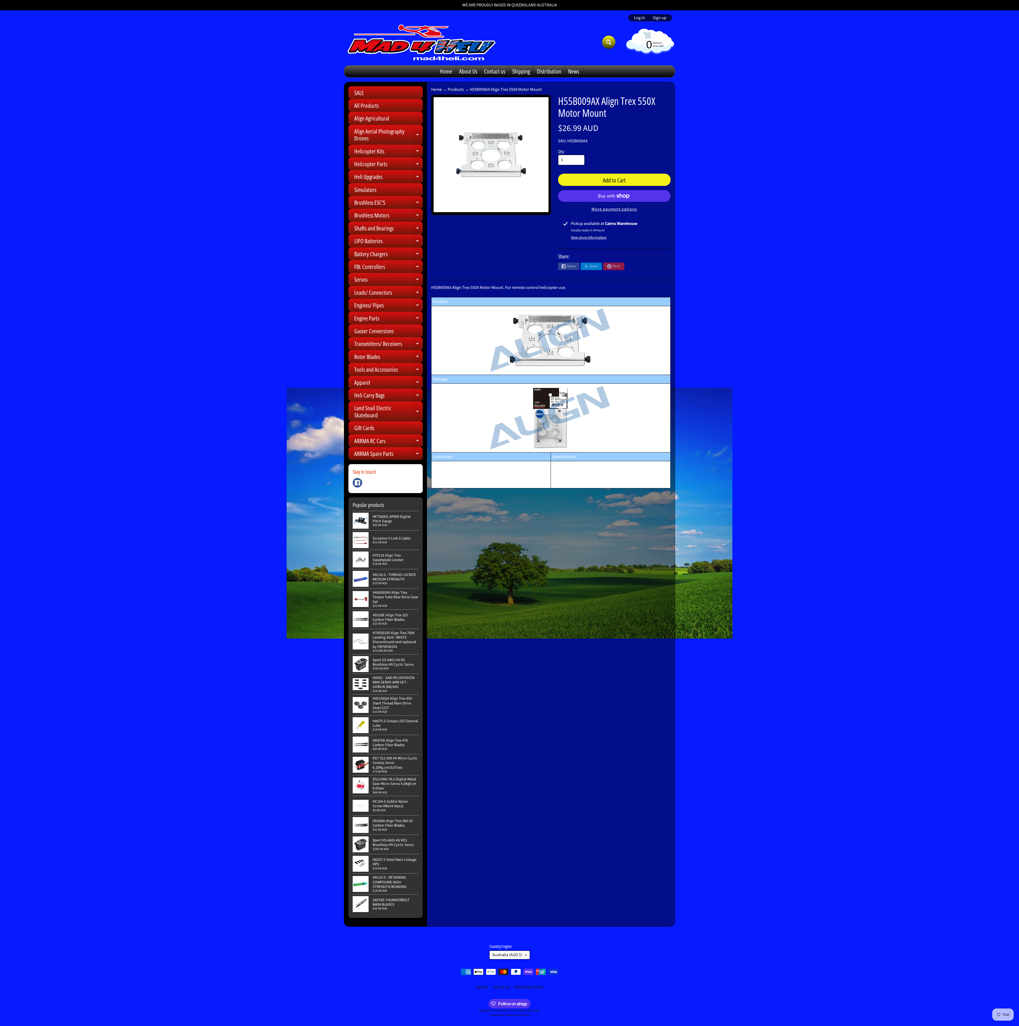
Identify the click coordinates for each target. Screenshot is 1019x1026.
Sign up (659, 18)
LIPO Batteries (388, 242)
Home (446, 71)
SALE (359, 93)
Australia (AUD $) (507, 955)
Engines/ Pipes (388, 306)
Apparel (388, 383)
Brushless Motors (388, 216)
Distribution (549, 71)
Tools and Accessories (388, 370)
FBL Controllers (388, 268)
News (573, 71)
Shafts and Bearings (388, 229)
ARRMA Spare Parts (388, 455)
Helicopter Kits (388, 152)
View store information (589, 237)
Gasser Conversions (374, 331)
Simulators (365, 190)
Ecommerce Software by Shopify (510, 1015)
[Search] (608, 42)
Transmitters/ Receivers (388, 345)
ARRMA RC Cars (388, 442)
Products (456, 89)
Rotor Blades (388, 358)
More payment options (614, 209)
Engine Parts (388, 319)
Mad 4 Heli (507, 1010)
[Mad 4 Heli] (421, 42)
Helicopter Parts (388, 165)
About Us (468, 71)
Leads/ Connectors (388, 293)
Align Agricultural (371, 118)
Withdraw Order (529, 987)
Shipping (521, 71)
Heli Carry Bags (388, 396)
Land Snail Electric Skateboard (388, 412)
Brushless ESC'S (388, 203)
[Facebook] (357, 483)
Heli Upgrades (388, 178)
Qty (561, 152)
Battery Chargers (388, 255)
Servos (388, 280)
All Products (366, 105)
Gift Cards (364, 428)
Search (482, 987)
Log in (639, 18)
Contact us (494, 71)
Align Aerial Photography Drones (388, 135)
